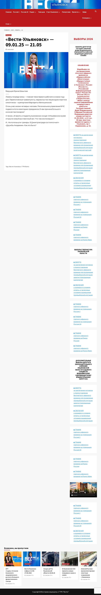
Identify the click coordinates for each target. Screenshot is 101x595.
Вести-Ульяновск (15, 166)
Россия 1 (16, 12)
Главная (9, 12)
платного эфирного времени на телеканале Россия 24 (83, 214)
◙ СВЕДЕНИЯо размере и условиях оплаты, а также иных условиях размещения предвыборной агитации (83, 183)
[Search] (95, 11)
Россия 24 (24, 12)
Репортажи (66, 12)
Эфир (84, 12)
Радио (32, 12)
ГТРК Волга (25, 166)
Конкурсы (86, 18)
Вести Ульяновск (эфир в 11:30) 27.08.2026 (30, 571)
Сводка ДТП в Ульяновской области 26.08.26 (49, 571)
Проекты (75, 12)
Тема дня (41, 12)
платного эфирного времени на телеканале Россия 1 (83, 201)
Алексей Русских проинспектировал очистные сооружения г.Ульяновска (88, 573)
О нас (8, 24)
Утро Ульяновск (52, 12)
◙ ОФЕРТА (77, 388)
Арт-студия (9, 564)
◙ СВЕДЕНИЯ (79, 411)
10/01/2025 (10, 49)
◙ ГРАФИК (77, 197)
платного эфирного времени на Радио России (81, 227)
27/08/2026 (9, 583)
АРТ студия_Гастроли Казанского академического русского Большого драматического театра (12, 575)
